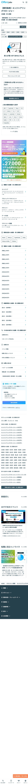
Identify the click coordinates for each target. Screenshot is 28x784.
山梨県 (3, 457)
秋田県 (22, 32)
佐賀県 (19, 465)
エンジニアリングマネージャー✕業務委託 (11, 477)
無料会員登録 (14, 402)
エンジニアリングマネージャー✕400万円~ (11, 430)
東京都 (3, 455)
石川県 (20, 455)
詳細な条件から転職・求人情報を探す (14, 487)
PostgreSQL (6, 122)
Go (14, 111)
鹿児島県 (16, 468)
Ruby (24, 237)
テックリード (11, 420)
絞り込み (23, 26)
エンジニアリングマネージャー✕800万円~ (11, 440)
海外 (24, 468)
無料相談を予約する (14, 98)
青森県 (8, 32)
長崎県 (24, 465)
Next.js (5, 114)
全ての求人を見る (14, 71)
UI (14, 120)
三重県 (24, 457)
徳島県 (24, 462)
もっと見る (24, 496)
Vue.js (20, 117)
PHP (10, 120)
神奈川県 (7, 455)
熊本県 (3, 468)
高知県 (11, 465)
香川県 (3, 465)
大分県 (7, 468)
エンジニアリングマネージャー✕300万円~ (11, 427)
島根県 (7, 462)
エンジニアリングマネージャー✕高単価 (11, 480)
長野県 (7, 457)
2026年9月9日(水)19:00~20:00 (13, 535)
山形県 (24, 449)
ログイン (18, 407)
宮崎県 (11, 468)
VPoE (16, 420)
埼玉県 (19, 452)
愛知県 (19, 457)
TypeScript (10, 108)
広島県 (15, 462)
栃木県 (11, 452)
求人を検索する (15, 67)
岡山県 (11, 462)
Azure (15, 117)
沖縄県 (20, 468)
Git (22, 108)
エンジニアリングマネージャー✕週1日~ (11, 482)
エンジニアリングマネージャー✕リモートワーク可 (13, 474)
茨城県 (7, 452)
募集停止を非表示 (22, 23)
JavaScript (11, 114)
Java (10, 117)
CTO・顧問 (4, 36)
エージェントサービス (14, 76)
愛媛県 (7, 465)
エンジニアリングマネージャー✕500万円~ (11, 432)
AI (4, 111)
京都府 (7, 460)
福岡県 (15, 465)
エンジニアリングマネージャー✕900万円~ (11, 443)
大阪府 (11, 460)
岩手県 (13, 32)
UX (18, 120)
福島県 (3, 452)
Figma (5, 117)
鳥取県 (3, 462)
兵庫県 (15, 460)
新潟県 (12, 455)
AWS (5, 108)
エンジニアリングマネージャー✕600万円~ (11, 435)
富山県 (16, 455)
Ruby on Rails (5, 241)
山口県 (19, 462)
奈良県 (19, 460)
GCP (18, 111)
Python (9, 111)
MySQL (5, 120)
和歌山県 (24, 460)
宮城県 (17, 32)
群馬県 (15, 452)
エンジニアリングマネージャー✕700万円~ (11, 437)
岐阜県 (11, 457)
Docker (18, 114)
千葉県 (24, 452)
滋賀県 (3, 460)
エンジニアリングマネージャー (15, 36)
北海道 (3, 32)
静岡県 (15, 457)
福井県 (25, 455)
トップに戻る (14, 131)
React (17, 108)
